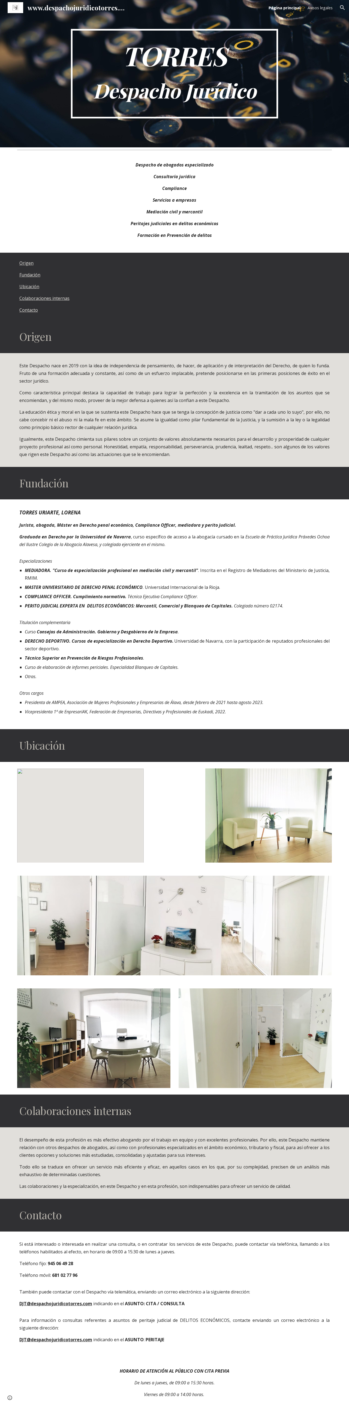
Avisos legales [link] (320, 7)
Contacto (28, 310)
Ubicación (29, 287)
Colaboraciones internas (44, 298)
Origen (26, 263)
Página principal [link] (284, 7)
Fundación (29, 275)
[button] (342, 7)
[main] (174, 73)
